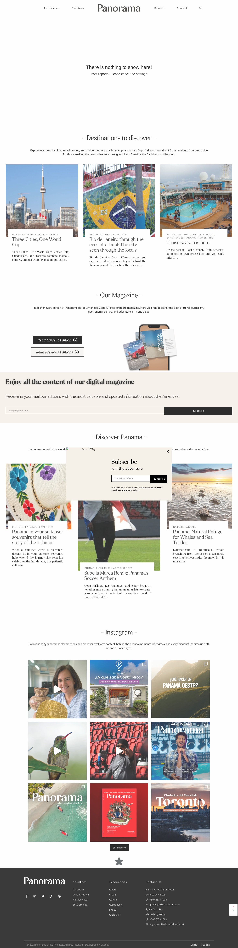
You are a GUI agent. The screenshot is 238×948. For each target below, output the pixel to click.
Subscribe (159, 479)
